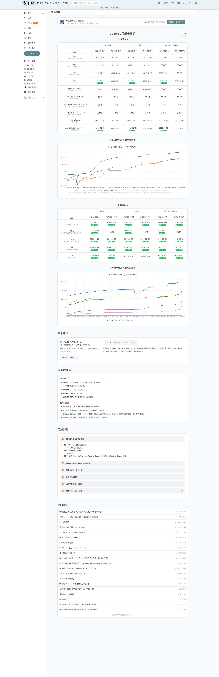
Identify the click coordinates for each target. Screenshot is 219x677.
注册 (178, 3)
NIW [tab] (134, 342)
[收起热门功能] (44, 61)
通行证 (165, 3)
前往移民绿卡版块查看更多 (121, 615)
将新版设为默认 (115, 8)
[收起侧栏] (43, 13)
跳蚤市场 (28, 80)
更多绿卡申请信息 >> (70, 357)
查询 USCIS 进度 (175, 22)
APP (184, 3)
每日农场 (28, 73)
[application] (122, 173)
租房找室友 (29, 84)
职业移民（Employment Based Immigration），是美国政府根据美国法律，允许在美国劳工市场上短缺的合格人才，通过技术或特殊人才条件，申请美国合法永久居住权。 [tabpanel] (142, 349)
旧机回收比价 (30, 87)
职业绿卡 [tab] (108, 342)
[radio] (109, 147)
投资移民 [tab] (126, 342)
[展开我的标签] (44, 97)
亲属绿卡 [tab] (117, 342)
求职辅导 (28, 76)
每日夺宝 (28, 65)
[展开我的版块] (44, 92)
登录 (172, 3)
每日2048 (29, 69)
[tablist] (120, 342)
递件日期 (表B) (131, 147)
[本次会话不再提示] (216, 8)
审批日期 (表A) (116, 147)
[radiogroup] (122, 147)
